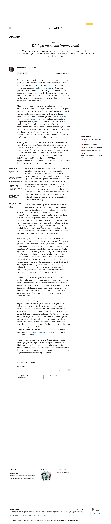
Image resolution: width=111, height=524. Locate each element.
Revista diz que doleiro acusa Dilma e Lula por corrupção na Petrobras (15, 187)
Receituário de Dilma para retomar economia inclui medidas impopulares (15, 179)
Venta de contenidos (17, 520)
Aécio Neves (28, 370)
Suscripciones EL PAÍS (51, 520)
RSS (68, 520)
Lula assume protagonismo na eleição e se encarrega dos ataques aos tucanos (15, 196)
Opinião (14, 36)
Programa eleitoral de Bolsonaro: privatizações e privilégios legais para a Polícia (91, 155)
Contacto (10, 520)
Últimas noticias (86, 136)
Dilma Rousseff (20, 370)
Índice (70, 520)
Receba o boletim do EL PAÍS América (28, 362)
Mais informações (21, 377)
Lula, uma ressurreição (90, 144)
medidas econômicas (41, 332)
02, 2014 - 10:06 (22, 69)
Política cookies (30, 520)
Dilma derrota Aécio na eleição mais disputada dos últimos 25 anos (15, 205)
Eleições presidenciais (60, 370)
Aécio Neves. (35, 119)
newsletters (13, 469)
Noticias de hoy (75, 520)
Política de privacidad (38, 520)
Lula (52, 168)
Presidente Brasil (50, 370)
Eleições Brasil (40, 370)
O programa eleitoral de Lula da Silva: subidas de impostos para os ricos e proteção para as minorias (91, 149)
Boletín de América (15, 473)
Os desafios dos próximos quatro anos (15, 172)
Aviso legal (24, 520)
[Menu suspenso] (10, 28)
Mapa (45, 520)
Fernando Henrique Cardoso (27, 67)
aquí (51, 377)
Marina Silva (62, 116)
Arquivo (43, 469)
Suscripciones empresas (61, 520)
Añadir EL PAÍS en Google (63, 73)
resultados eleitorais (43, 88)
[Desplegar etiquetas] (69, 370)
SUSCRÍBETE (90, 24)
